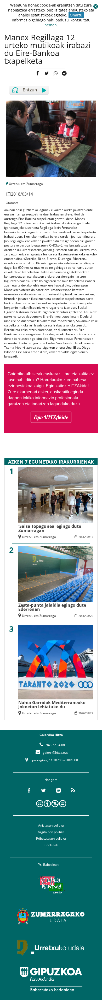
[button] (95, 6)
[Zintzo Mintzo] (51, 885)
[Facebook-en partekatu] (37, 73)
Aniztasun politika (51, 825)
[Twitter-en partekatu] (46, 73)
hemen (50, 24)
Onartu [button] (76, 15)
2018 (15, 194)
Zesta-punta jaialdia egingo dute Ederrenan (52, 607)
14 (30, 194)
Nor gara (51, 779)
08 (87, 537)
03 (24, 194)
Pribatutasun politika (51, 838)
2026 (81, 537)
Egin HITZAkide (51, 417)
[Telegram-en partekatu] (64, 73)
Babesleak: (51, 864)
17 (91, 537)
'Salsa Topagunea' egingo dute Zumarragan (49, 528)
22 (91, 713)
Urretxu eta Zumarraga (26, 184)
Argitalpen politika (51, 832)
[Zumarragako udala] (51, 916)
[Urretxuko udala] (51, 948)
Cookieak (51, 845)
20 (91, 616)
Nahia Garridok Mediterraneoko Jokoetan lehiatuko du (52, 705)
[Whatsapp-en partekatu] (55, 73)
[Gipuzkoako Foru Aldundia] (51, 979)
